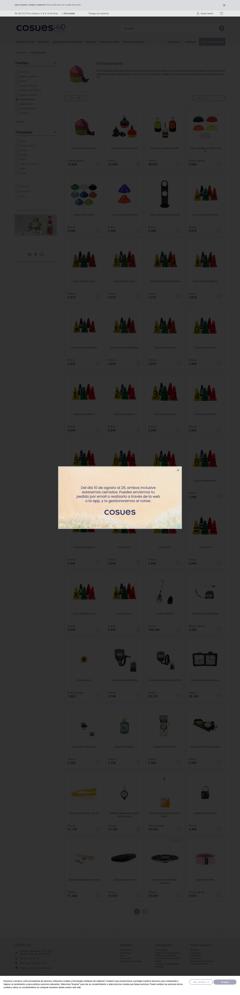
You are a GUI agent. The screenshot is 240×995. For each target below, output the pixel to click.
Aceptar (225, 982)
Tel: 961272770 (22, 13)
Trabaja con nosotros (98, 13)
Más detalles (199, 982)
